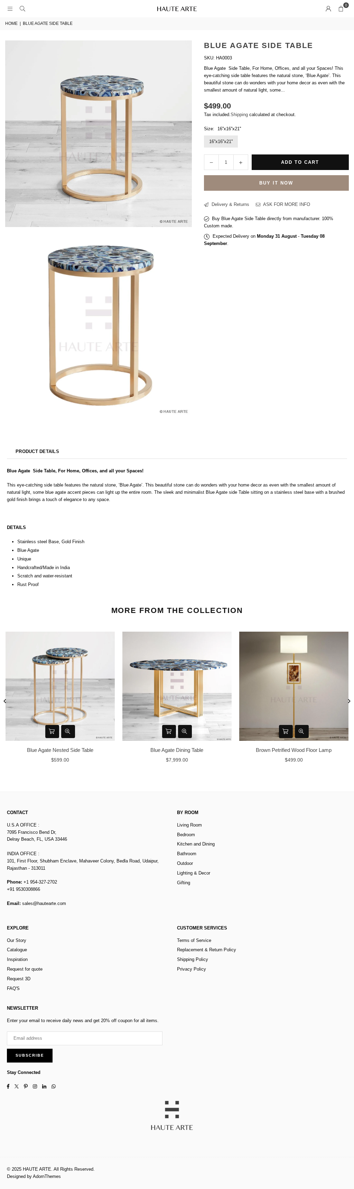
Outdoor (185, 863)
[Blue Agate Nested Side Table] (60, 686)
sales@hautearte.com (44, 903)
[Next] (349, 701)
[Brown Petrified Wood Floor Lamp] (293, 686)
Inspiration (17, 959)
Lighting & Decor (193, 873)
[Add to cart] (52, 731)
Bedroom (186, 834)
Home (11, 23)
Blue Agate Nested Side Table (60, 750)
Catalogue (17, 949)
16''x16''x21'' (221, 141)
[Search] (22, 8)
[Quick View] (68, 731)
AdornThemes (47, 1176)
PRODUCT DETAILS (37, 451)
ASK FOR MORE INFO (286, 204)
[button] (341, 8)
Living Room (189, 825)
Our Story (16, 940)
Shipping (239, 114)
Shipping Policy (192, 959)
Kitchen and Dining (196, 844)
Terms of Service (194, 940)
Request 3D (18, 978)
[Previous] (5, 701)
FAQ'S (13, 988)
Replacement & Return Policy (206, 949)
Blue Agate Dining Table (176, 750)
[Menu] (10, 8)
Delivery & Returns (229, 204)
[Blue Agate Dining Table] (177, 686)
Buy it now (276, 183)
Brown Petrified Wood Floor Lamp (294, 750)
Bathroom (186, 853)
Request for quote (25, 969)
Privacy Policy (191, 969)
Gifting (183, 882)
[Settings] (328, 8)
